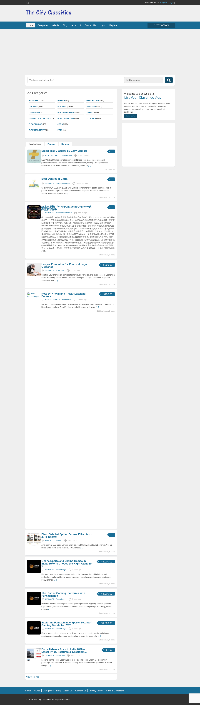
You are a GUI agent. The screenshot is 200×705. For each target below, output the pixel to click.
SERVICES (91, 106)
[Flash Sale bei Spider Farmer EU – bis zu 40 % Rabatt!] (34, 546)
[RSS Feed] (27, 2)
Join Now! (130, 116)
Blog (65, 25)
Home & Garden (66, 118)
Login (171, 3)
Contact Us (90, 25)
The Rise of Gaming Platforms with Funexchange (63, 594)
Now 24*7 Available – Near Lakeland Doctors (63, 295)
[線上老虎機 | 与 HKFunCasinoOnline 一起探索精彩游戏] (34, 218)
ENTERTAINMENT (37, 130)
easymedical (67, 155)
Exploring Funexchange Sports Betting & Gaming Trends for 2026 (66, 624)
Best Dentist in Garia (54, 178)
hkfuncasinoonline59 (64, 213)
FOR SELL (62, 106)
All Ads (55, 25)
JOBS (60, 124)
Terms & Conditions (114, 690)
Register (163, 3)
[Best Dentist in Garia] (34, 190)
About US (76, 25)
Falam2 (59, 540)
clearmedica (66, 300)
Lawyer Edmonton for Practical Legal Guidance (64, 265)
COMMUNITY (34, 112)
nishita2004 (60, 655)
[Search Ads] (169, 80)
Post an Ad (161, 25)
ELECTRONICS (35, 124)
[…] (89, 166)
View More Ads (32, 677)
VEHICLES (91, 118)
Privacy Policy (95, 690)
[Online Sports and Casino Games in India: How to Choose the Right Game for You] (34, 572)
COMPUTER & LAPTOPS (39, 118)
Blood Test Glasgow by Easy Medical (64, 150)
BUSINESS (33, 100)
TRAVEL (90, 112)
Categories (43, 25)
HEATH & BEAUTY (66, 112)
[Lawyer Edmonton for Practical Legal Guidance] (34, 275)
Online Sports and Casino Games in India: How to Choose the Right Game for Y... (67, 564)
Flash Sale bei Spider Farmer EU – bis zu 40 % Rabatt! (66, 535)
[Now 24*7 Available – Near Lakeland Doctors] (34, 297)
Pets (60, 130)
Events (61, 100)
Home (30, 25)
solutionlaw (60, 270)
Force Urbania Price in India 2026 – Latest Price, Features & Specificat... (64, 650)
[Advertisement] (100, 51)
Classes (33, 106)
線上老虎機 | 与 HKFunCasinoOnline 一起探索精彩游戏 (66, 208)
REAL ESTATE (92, 100)
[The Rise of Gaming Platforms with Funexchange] (34, 604)
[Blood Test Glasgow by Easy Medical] (34, 162)
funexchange (61, 570)
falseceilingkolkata (63, 183)
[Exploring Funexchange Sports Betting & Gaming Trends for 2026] (34, 634)
